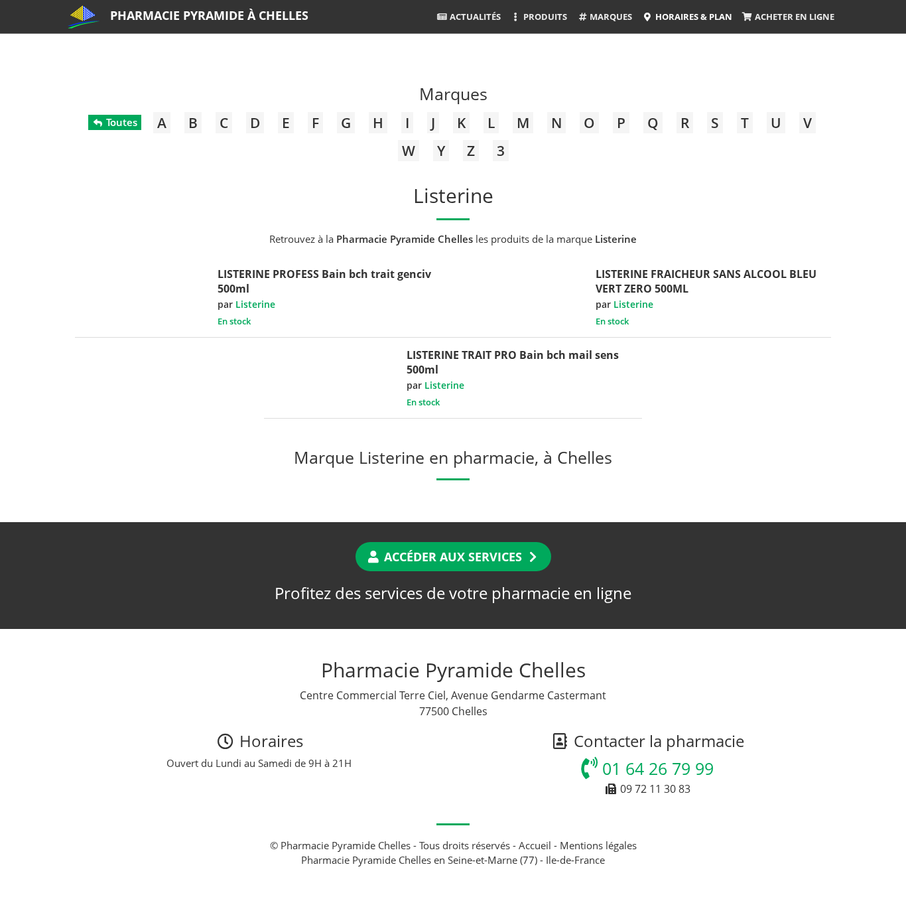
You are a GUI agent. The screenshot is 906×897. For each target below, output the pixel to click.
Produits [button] (544, 17)
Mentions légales (598, 845)
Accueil (535, 845)
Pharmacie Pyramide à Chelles (209, 15)
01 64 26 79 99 (656, 768)
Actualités (474, 17)
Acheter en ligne (793, 17)
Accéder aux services (453, 557)
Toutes (120, 122)
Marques (610, 17)
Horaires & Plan (692, 17)
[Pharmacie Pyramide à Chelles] (83, 16)
